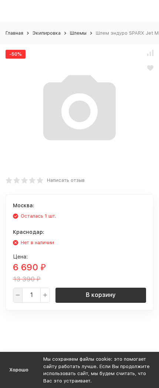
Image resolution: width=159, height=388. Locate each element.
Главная (14, 33)
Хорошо (18, 370)
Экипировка (47, 33)
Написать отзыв (66, 180)
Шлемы (78, 33)
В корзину (101, 294)
